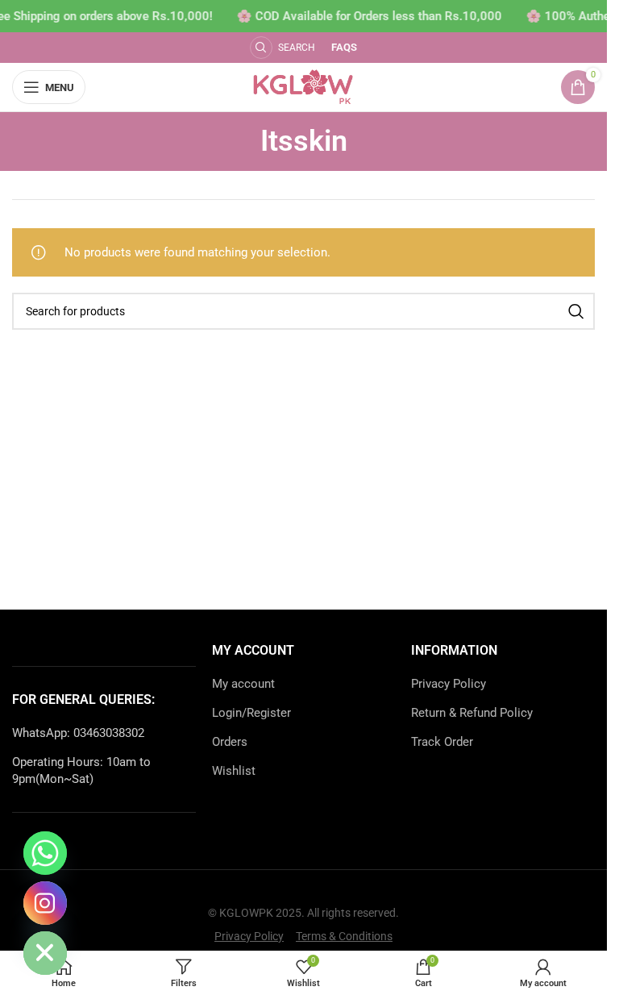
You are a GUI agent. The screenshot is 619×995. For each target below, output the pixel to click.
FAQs (344, 47)
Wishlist (233, 771)
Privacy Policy (448, 684)
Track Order (442, 742)
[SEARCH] (576, 311)
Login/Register (251, 713)
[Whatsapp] (45, 853)
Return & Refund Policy (472, 713)
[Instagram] (45, 903)
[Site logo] (303, 86)
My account (243, 684)
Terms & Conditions (344, 936)
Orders (229, 742)
